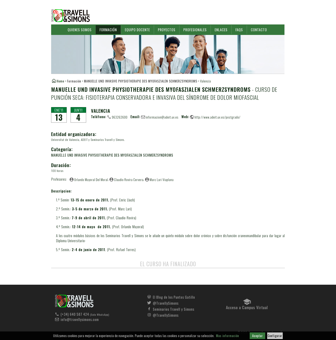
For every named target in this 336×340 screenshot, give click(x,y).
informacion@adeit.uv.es (162, 117)
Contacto (259, 29)
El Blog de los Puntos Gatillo (174, 297)
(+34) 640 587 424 (75, 314)
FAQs (239, 29)
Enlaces (221, 29)
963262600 (120, 117)
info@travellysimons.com (80, 319)
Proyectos (166, 29)
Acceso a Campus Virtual (247, 306)
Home (60, 81)
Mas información (227, 335)
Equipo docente (137, 29)
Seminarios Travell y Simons (70, 16)
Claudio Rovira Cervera (129, 179)
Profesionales (195, 29)
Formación (108, 29)
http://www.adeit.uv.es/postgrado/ (218, 117)
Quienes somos (80, 29)
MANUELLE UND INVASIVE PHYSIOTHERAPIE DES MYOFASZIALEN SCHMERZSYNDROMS (140, 81)
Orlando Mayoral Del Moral (91, 179)
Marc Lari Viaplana (162, 179)
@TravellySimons (165, 303)
